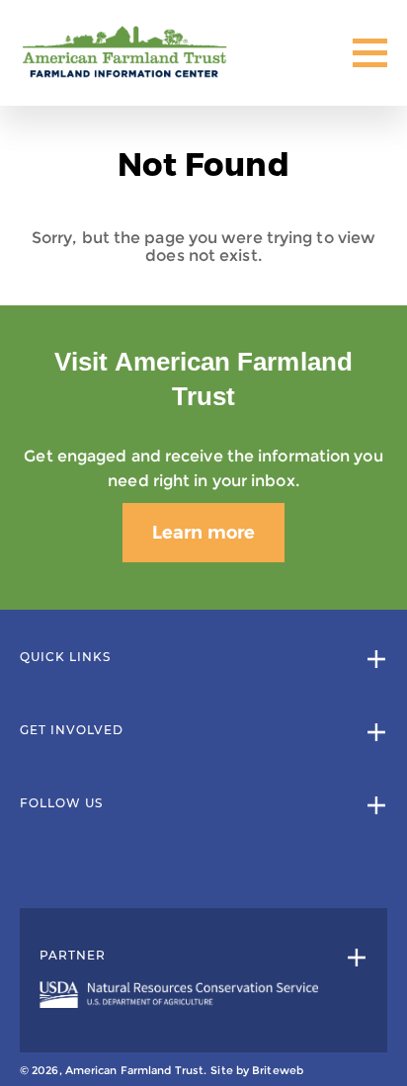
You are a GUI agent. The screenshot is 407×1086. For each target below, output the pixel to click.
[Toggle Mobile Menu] (370, 53)
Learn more (203, 532)
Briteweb (277, 1070)
